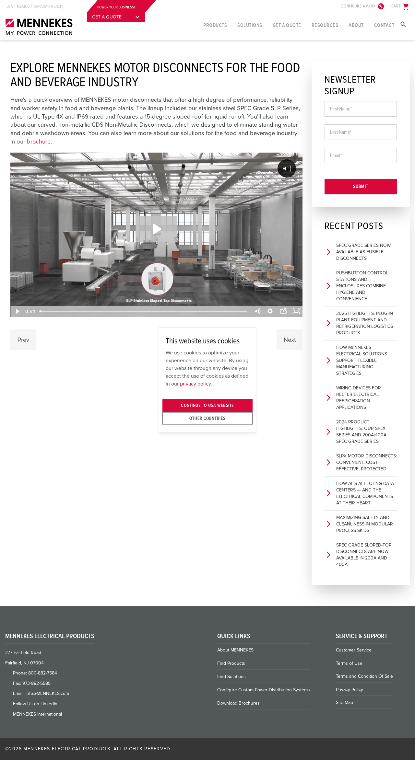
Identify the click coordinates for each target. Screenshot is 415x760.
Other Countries (207, 418)
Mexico (23, 6)
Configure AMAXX (363, 6)
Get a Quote (287, 25)
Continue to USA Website (207, 405)
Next (290, 339)
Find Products (231, 663)
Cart (400, 6)
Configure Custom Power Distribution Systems (263, 690)
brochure (39, 141)
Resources (325, 25)
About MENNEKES (235, 650)
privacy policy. (196, 383)
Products (215, 25)
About (356, 25)
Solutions (249, 25)
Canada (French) (48, 6)
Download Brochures (238, 703)
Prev (23, 339)
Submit (360, 186)
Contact (384, 25)
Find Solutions (231, 676)
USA (9, 6)
